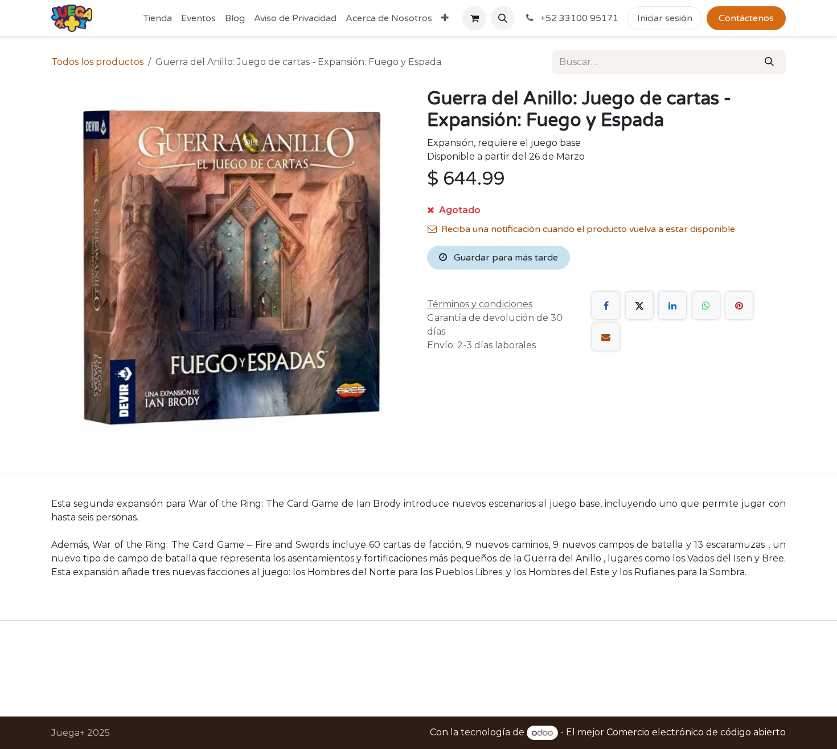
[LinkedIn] (672, 305)
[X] (639, 305)
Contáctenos (746, 18)
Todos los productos (97, 61)
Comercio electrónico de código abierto (696, 732)
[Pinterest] (739, 305)
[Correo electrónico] (605, 337)
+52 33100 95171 (578, 18)
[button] (503, 18)
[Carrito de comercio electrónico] (474, 18)
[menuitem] (158, 18)
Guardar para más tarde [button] (505, 257)
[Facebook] (605, 305)
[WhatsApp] (706, 305)
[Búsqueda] (769, 62)
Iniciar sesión (664, 18)
